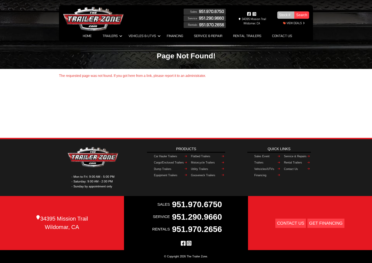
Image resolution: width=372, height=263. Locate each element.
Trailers (110, 36)
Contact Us (282, 36)
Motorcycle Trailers (203, 162)
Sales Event (262, 156)
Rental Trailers (247, 36)
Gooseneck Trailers (203, 175)
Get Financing (326, 223)
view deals (294, 23)
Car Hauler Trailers (165, 156)
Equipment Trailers (165, 175)
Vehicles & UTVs (142, 36)
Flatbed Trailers (200, 156)
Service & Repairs (295, 156)
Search (301, 15)
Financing (175, 36)
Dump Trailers (162, 169)
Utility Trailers (199, 169)
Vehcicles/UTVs (264, 169)
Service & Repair (208, 36)
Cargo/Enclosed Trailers (169, 162)
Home (87, 36)
